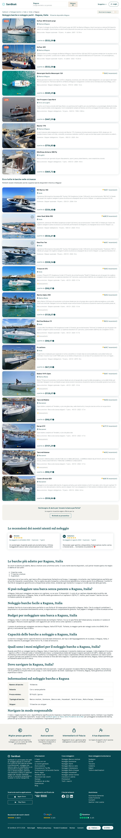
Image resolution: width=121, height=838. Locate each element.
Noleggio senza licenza (70, 775)
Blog (36, 785)
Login (115, 4)
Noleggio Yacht (67, 764)
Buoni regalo (39, 772)
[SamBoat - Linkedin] (71, 796)
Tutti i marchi (67, 781)
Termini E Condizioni (60, 828)
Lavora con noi (40, 761)
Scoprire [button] (101, 4)
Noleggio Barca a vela (70, 766)
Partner (72, 828)
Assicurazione (40, 766)
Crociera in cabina (68, 777)
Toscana (92, 764)
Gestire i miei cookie (96, 802)
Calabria (92, 766)
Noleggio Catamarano (70, 768)
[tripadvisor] (85, 814)
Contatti (92, 800)
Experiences (39, 783)
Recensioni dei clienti (43, 777)
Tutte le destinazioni (96, 770)
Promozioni (66, 779)
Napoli (91, 768)
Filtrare (73, 3)
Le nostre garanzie (41, 764)
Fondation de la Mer (42, 781)
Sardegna (92, 759)
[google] (48, 814)
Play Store (21, 802)
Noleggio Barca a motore (71, 759)
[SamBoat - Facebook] (63, 796)
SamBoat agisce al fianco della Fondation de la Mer (65, 716)
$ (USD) (107, 828)
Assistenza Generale (96, 795)
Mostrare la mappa (105, 12)
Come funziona (94, 798)
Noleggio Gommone (69, 761)
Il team (37, 759)
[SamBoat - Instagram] (67, 796)
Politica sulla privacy (44, 828)
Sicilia (91, 761)
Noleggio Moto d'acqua (70, 770)
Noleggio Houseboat (69, 772)
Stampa (37, 779)
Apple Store (21, 796)
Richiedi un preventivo (60, 515)
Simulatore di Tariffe (42, 768)
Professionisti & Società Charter (47, 770)
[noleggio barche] (9, 4)
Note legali (31, 828)
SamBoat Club (40, 775)
